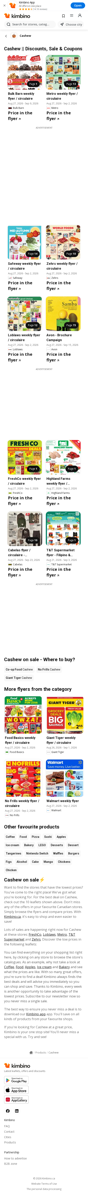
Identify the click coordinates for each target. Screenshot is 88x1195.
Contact (9, 1131)
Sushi (48, 836)
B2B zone (10, 1164)
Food (23, 836)
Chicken (11, 870)
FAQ (7, 1126)
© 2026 (44, 1178)
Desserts (57, 845)
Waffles (58, 853)
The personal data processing (44, 1189)
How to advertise (15, 1158)
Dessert (73, 845)
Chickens (64, 861)
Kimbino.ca (12, 916)
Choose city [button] (74, 24)
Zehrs (36, 939)
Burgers (73, 853)
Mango (48, 861)
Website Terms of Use (44, 1183)
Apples (61, 836)
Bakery (29, 845)
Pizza (35, 836)
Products (10, 1142)
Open (78, 5)
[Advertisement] (44, 173)
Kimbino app (36, 1014)
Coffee (10, 836)
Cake (35, 861)
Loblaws (49, 934)
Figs (9, 861)
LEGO (42, 845)
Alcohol (22, 861)
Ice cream (12, 845)
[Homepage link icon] (31, 1052)
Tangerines (13, 853)
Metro (62, 934)
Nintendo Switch (37, 853)
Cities (7, 1137)
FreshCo (35, 934)
